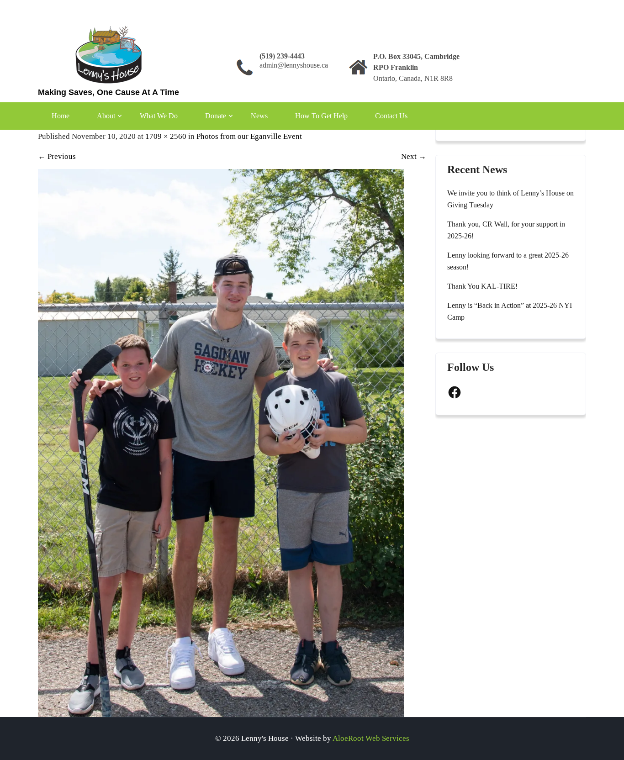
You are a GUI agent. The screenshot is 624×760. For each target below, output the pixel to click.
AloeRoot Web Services (371, 738)
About (106, 116)
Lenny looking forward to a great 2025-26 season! (508, 261)
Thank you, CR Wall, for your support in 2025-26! (506, 230)
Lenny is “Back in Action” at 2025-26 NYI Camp (509, 311)
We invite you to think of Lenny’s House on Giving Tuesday (510, 199)
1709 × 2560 (165, 136)
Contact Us (391, 116)
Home (60, 116)
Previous (57, 156)
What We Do (159, 116)
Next (413, 156)
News (259, 116)
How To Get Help (321, 116)
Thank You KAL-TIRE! (482, 286)
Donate (215, 116)
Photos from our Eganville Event (249, 136)
